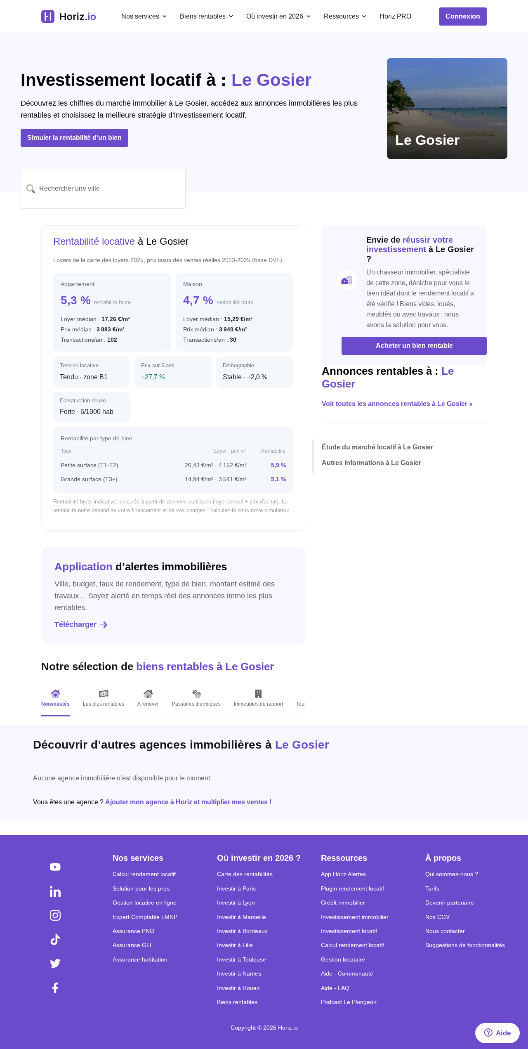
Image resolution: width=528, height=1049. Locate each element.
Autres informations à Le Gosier (371, 462)
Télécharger (75, 624)
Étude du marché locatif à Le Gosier (377, 447)
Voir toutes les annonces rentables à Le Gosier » (397, 404)
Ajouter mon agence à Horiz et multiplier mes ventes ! (188, 802)
